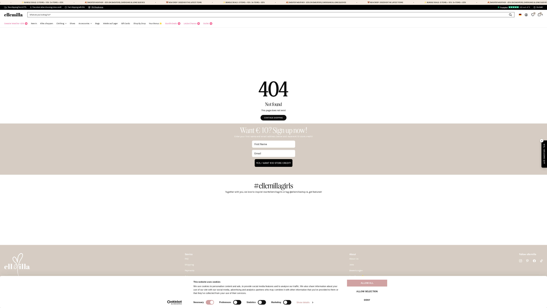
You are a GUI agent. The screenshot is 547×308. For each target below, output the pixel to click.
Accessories (84, 23)
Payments (190, 270)
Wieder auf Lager (110, 23)
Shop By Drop (139, 23)
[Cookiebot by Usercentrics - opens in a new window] (174, 302)
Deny (367, 300)
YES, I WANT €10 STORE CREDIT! (273, 163)
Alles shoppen (46, 23)
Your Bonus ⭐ (155, 23)
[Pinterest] (527, 260)
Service (189, 254)
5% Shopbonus (97, 7)
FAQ (187, 258)
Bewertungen (356, 270)
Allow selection (367, 291)
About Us (354, 258)
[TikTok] (541, 260)
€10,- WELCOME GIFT (544, 154)
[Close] (541, 140)
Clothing (60, 23)
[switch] (237, 302)
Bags (97, 23)
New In (34, 23)
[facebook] (534, 260)
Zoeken (510, 14)
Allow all (367, 283)
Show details (303, 302)
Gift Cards (125, 23)
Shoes (72, 23)
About (352, 254)
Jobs (351, 264)
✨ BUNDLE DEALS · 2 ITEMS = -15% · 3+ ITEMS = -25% (26, 2)
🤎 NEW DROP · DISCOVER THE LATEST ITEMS (167, 2)
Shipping (189, 264)
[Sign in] (526, 15)
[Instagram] (520, 260)
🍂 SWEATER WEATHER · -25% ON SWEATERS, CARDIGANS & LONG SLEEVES (98, 2)
